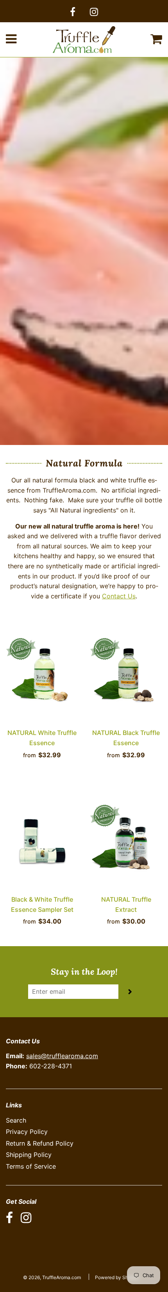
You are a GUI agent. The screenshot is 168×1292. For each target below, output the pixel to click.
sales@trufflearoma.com (62, 1056)
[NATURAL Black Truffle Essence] (126, 673)
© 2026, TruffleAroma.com (52, 1277)
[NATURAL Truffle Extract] (126, 840)
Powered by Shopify (117, 1277)
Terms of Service (31, 1166)
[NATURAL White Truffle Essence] (42, 673)
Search (16, 1120)
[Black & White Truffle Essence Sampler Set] (42, 840)
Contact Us (119, 596)
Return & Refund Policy (39, 1143)
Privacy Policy (27, 1131)
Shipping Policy (29, 1155)
